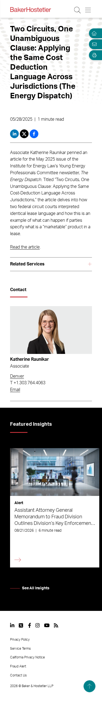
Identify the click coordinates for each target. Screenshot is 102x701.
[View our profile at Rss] (56, 625)
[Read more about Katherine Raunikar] (51, 330)
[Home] (93, 33)
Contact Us (18, 675)
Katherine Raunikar (29, 359)
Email (15, 390)
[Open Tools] (93, 55)
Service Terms (20, 648)
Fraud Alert (18, 666)
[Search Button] (77, 10)
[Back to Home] (30, 9)
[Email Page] (93, 44)
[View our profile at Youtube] (47, 625)
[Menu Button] (88, 10)
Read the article (25, 247)
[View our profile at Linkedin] (12, 625)
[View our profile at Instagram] (37, 625)
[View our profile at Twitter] (21, 625)
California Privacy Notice (27, 657)
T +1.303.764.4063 (27, 383)
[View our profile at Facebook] (29, 625)
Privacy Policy (20, 639)
